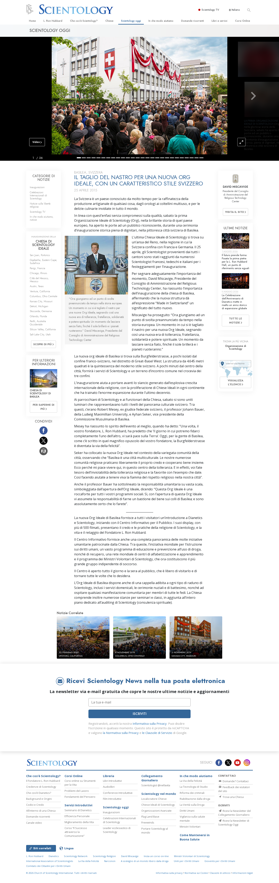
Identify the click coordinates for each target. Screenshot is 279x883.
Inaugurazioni (37, 187)
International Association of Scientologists (49, 861)
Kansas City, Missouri (41, 301)
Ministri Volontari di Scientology (192, 856)
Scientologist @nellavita (155, 785)
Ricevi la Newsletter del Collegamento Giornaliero (234, 813)
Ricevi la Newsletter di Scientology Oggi (233, 822)
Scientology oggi (131, 21)
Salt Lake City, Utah (40, 334)
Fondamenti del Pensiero (80, 797)
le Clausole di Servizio (157, 733)
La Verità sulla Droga (192, 805)
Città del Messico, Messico (39, 279)
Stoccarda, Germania (41, 311)
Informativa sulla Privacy (150, 723)
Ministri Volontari (190, 826)
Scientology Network (75, 856)
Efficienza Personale (77, 816)
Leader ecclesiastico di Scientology (117, 830)
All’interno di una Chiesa (41, 810)
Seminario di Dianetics (78, 810)
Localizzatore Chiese (154, 799)
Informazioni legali (242, 872)
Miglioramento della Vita (79, 822)
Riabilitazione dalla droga (195, 799)
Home (32, 21)
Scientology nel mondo (158, 794)
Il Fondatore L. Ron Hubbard (43, 781)
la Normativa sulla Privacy (121, 733)
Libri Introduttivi (112, 781)
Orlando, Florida (38, 316)
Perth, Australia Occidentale (38, 322)
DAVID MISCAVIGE (235, 187)
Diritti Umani (187, 810)
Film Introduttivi (112, 799)
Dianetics (54, 856)
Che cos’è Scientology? (84, 21)
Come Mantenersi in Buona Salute (195, 837)
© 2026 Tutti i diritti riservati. (61, 872)
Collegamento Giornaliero (152, 778)
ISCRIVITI (139, 713)
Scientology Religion (104, 856)
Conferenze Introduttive (118, 793)
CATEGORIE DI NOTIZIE (43, 178)
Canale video (34, 823)
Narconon (109, 861)
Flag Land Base (150, 816)
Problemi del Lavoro (77, 791)
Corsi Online (242, 21)
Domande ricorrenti (192, 21)
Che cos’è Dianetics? (38, 793)
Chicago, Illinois (38, 273)
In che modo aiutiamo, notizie (41, 218)
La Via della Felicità (191, 781)
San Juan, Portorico (40, 255)
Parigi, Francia (37, 268)
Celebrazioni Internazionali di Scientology (38, 195)
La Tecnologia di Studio (194, 787)
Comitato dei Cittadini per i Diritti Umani (48, 865)
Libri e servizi (219, 21)
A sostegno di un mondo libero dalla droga (145, 861)
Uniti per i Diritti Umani (186, 861)
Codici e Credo (35, 805)
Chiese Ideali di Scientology (158, 805)
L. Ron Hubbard (53, 21)
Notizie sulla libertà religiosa (40, 205)
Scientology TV (210, 10)
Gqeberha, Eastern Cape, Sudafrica (43, 261)
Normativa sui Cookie (196, 872)
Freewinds (147, 822)
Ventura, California (40, 291)
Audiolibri (109, 787)
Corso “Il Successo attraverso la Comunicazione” (76, 832)
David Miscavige (129, 856)
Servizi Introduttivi (78, 805)
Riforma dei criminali (192, 793)
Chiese (109, 21)
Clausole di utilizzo (220, 872)
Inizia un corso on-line (156, 856)
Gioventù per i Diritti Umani (219, 861)
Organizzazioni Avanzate (156, 810)
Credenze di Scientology (41, 787)
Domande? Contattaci (235, 781)
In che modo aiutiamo (160, 21)
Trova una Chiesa (233, 797)
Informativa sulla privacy (169, 872)
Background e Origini (39, 799)
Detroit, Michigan (39, 306)
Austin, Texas (37, 286)
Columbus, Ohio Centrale (43, 296)
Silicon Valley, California (43, 329)
